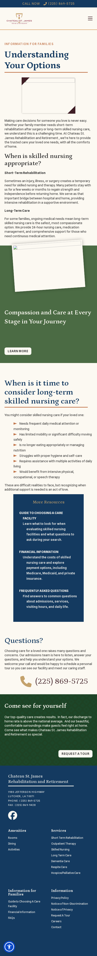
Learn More (18, 351)
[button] (9, 946)
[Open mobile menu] (63, 18)
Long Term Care (61, 855)
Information (62, 891)
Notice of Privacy (62, 909)
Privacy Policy (60, 898)
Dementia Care (60, 861)
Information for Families (22, 892)
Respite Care (59, 867)
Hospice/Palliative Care (65, 873)
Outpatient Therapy (63, 843)
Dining (12, 843)
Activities (14, 849)
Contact (56, 927)
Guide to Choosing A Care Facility (24, 904)
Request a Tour (75, 753)
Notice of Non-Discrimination (69, 903)
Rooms (12, 837)
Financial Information (21, 912)
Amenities (17, 830)
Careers (56, 921)
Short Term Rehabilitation (67, 837)
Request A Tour (60, 915)
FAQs (11, 918)
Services (58, 830)
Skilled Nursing (60, 849)
